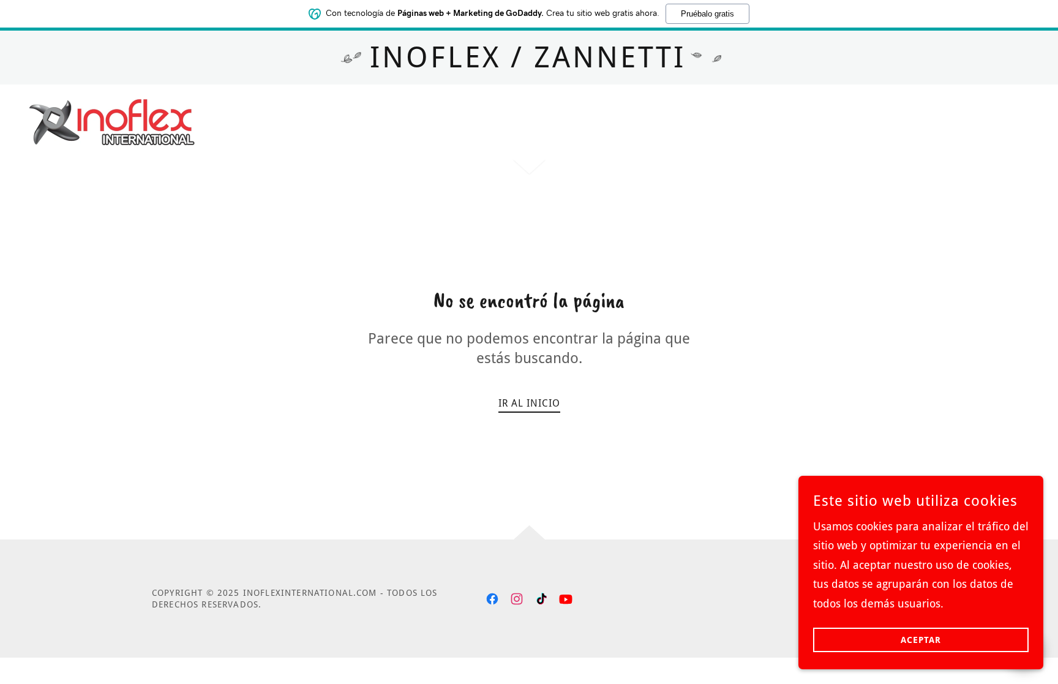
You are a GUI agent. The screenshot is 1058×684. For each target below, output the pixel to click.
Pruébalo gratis (707, 13)
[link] (112, 121)
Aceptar (921, 640)
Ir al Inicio (529, 403)
